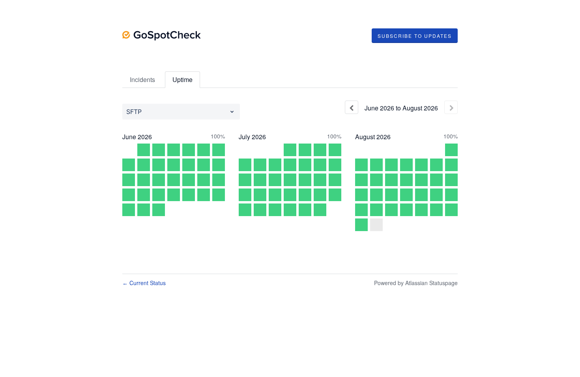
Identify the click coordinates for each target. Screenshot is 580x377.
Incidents (142, 79)
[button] (415, 35)
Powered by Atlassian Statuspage (416, 283)
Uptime (182, 79)
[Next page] (451, 107)
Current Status (144, 283)
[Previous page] (351, 107)
